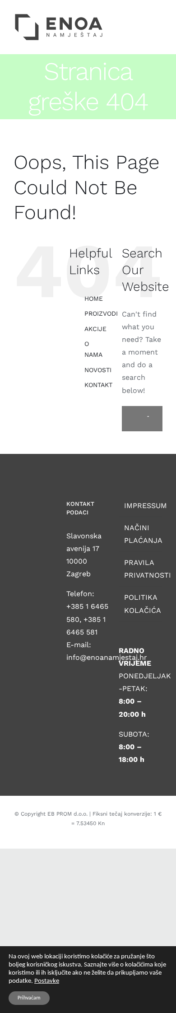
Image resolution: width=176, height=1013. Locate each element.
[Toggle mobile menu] (158, 15)
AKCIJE (95, 328)
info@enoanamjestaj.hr (106, 657)
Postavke (46, 981)
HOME (93, 298)
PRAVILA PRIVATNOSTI (141, 568)
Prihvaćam (29, 998)
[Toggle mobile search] (142, 15)
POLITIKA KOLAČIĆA (141, 603)
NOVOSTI (97, 369)
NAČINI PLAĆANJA (141, 534)
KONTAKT (98, 384)
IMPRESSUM (141, 505)
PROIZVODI (101, 313)
